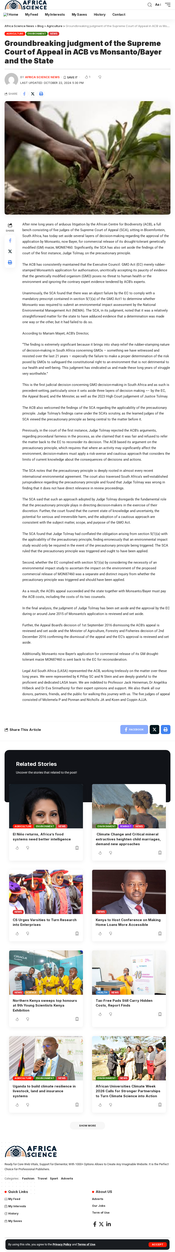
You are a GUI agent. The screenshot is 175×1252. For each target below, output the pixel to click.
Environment (37, 33)
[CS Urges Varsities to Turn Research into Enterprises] (46, 892)
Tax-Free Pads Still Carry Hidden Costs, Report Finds (124, 1003)
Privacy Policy (62, 1244)
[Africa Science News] (26, 5)
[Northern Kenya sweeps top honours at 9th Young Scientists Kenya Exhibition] (46, 972)
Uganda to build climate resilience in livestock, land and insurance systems (44, 1091)
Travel (42, 1178)
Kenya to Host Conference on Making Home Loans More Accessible (128, 922)
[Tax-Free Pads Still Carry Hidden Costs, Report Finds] (129, 972)
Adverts (67, 1178)
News (53, 33)
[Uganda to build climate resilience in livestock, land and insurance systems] (46, 1058)
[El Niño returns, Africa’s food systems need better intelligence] (46, 806)
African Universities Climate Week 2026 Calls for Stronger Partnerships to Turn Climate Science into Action (128, 1091)
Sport (54, 1178)
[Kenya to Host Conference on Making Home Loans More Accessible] (129, 892)
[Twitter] (101, 1224)
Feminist (125, 826)
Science (31, 992)
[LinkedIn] (108, 1224)
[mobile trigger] (166, 5)
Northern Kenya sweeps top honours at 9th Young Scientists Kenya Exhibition (45, 1005)
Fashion (28, 1178)
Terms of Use (86, 1244)
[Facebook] (95, 1224)
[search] (150, 4)
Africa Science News (42, 77)
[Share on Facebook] (24, 94)
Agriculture (14, 33)
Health (102, 992)
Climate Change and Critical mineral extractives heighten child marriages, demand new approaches (128, 839)
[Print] (41, 94)
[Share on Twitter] (32, 94)
